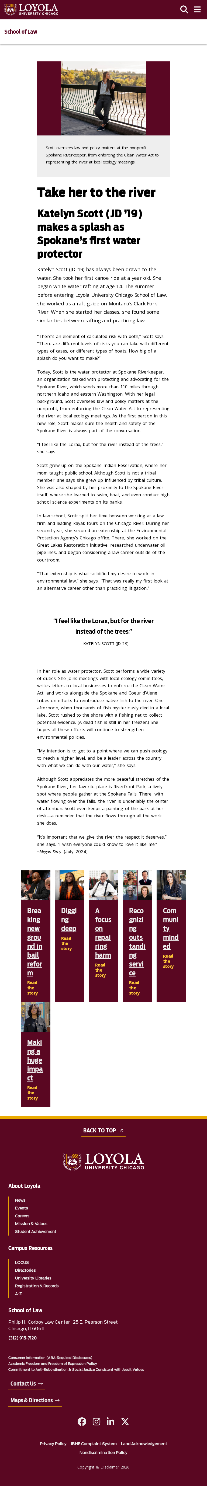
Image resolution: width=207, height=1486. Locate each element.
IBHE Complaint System (94, 1444)
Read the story (32, 987)
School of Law (20, 32)
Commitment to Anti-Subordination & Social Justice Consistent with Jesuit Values (76, 1369)
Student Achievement (36, 1231)
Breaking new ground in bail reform (34, 941)
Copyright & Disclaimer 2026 (103, 1467)
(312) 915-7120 (22, 1338)
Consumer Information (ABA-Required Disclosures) (50, 1357)
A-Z (18, 1294)
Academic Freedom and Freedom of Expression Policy (52, 1363)
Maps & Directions (32, 1400)
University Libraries (33, 1278)
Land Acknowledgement (144, 1444)
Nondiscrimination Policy (104, 1453)
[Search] (184, 9)
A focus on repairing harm (103, 932)
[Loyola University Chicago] (31, 10)
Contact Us (23, 1383)
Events (21, 1208)
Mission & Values (31, 1224)
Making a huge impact (35, 1060)
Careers (22, 1216)
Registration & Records (37, 1286)
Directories (25, 1270)
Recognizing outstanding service (137, 941)
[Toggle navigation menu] (197, 9)
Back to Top (99, 1130)
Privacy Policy (53, 1444)
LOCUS (22, 1262)
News (20, 1200)
